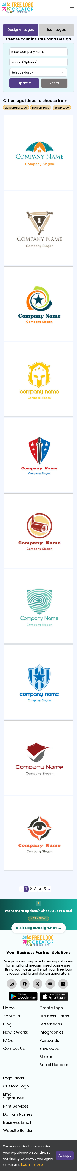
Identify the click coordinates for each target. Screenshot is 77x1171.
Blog (7, 1024)
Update (24, 83)
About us (11, 1016)
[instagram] (12, 984)
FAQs (8, 1040)
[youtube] (50, 984)
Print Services (16, 1106)
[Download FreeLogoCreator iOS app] (53, 996)
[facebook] (25, 984)
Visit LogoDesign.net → (39, 927)
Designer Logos (20, 29)
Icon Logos (56, 29)
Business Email (17, 1122)
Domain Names (18, 1114)
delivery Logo (40, 107)
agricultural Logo (16, 107)
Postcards (49, 1040)
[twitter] (37, 984)
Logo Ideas (13, 1078)
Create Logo (51, 1008)
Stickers (47, 1057)
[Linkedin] (63, 984)
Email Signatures (13, 1096)
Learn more (32, 1164)
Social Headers (54, 1065)
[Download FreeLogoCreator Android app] (23, 996)
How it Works (15, 1032)
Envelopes (49, 1048)
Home (9, 1008)
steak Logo (62, 107)
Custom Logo (16, 1086)
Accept (64, 1155)
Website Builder (18, 1131)
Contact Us (14, 1048)
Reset (54, 83)
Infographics (52, 1032)
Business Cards (54, 1016)
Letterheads (51, 1024)
